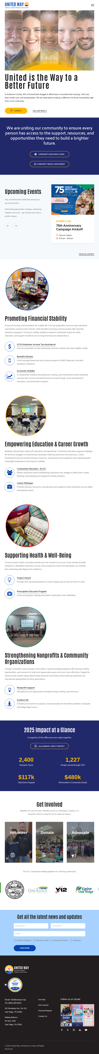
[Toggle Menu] (92, 5)
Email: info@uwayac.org (15, 1000)
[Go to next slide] (16, 226)
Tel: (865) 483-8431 (13, 1003)
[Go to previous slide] (8, 226)
